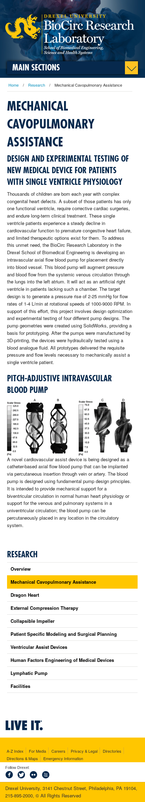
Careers (58, 751)
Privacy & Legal (84, 751)
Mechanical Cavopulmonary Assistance (53, 581)
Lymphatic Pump (29, 673)
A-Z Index (15, 751)
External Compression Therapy (44, 607)
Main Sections (36, 68)
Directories (112, 751)
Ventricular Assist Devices (39, 647)
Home (13, 85)
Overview (21, 568)
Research (36, 85)
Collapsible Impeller (33, 621)
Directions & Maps (22, 758)
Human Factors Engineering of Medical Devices (62, 660)
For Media (37, 751)
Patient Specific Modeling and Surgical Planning (64, 634)
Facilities (20, 686)
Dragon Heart (25, 594)
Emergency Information (63, 758)
